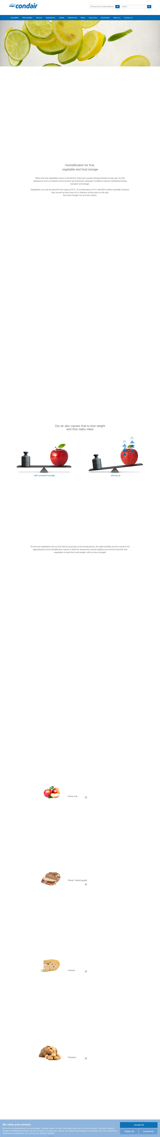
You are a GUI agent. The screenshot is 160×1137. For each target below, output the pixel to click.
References (72, 18)
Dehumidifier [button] (27, 18)
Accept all (139, 1125)
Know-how (93, 18)
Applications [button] (50, 18)
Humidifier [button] (15, 18)
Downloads (105, 18)
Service (39, 18)
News (83, 18)
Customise (148, 1131)
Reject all (129, 1131)
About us (116, 18)
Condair (23, 6)
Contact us (128, 18)
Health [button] (61, 18)
